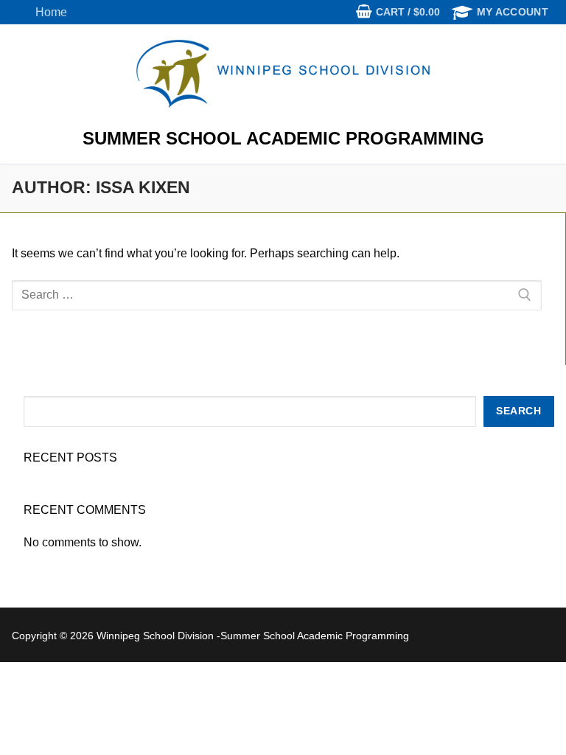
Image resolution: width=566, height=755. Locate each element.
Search (518, 411)
